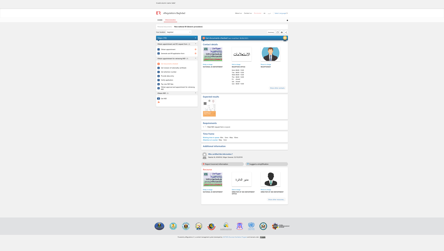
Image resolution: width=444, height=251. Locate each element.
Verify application (167, 80)
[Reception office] (241, 54)
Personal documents (164, 27)
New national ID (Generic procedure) (188, 27)
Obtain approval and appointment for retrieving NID (178, 88)
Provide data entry (167, 76)
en (264, 13)
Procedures (170, 20)
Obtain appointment (168, 49)
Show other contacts (277, 88)
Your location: (161, 32)
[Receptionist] (270, 54)
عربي (269, 13)
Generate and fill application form (172, 53)
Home (159, 20)
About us (238, 13)
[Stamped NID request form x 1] (209, 108)
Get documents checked (169, 64)
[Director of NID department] (270, 179)
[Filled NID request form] (205, 127)
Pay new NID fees (167, 84)
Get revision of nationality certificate (173, 68)
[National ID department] (213, 54)
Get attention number (168, 72)
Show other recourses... (276, 199)
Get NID (164, 99)
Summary (271, 32)
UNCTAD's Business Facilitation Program (235, 237)
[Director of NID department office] (241, 179)
